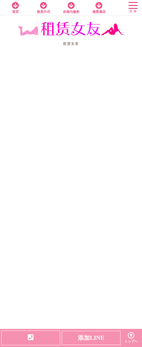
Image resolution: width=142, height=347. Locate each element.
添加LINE (91, 337)
